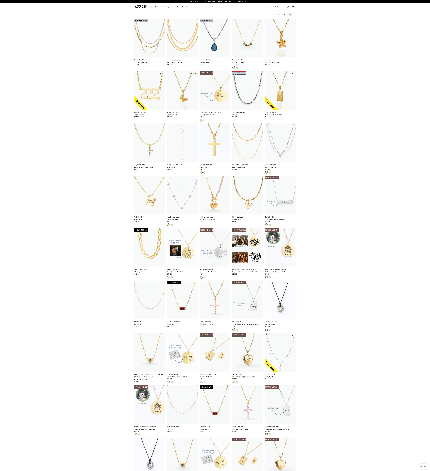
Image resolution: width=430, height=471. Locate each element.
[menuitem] (151, 6)
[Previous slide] (137, 38)
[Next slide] (161, 38)
